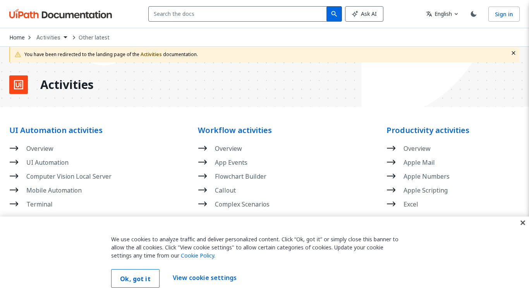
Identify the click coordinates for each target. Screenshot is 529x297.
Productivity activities (427, 130)
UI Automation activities (56, 130)
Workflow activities (235, 130)
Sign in (504, 14)
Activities (67, 84)
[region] (264, 257)
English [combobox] (439, 14)
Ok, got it (135, 278)
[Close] (522, 222)
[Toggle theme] (473, 14)
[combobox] (239, 14)
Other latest (94, 37)
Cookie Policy (197, 255)
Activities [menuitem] (48, 37)
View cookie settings (205, 277)
